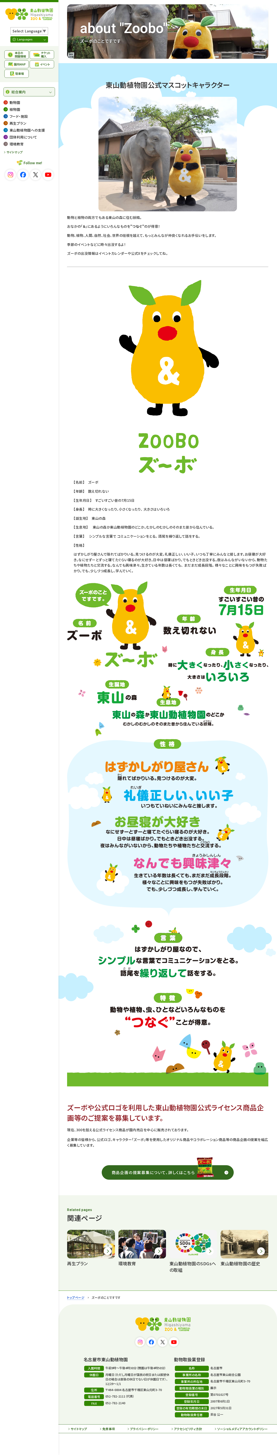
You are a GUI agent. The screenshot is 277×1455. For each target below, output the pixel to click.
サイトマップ (14, 152)
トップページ (75, 1297)
